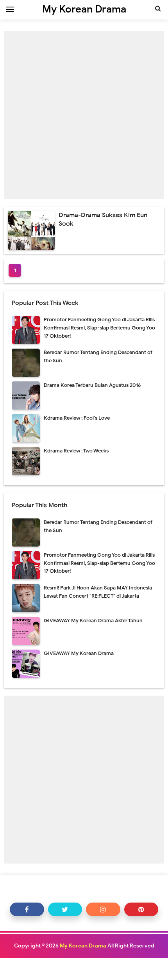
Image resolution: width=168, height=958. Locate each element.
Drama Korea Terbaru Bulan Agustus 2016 (92, 385)
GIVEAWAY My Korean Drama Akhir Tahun (93, 620)
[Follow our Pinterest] (141, 909)
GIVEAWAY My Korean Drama (79, 653)
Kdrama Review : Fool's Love (77, 418)
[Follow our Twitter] (65, 909)
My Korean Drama (83, 945)
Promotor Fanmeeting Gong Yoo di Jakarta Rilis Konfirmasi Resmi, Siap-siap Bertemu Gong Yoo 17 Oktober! (99, 327)
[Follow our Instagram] (103, 909)
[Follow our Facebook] (27, 909)
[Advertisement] (84, 115)
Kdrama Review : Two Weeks (76, 450)
